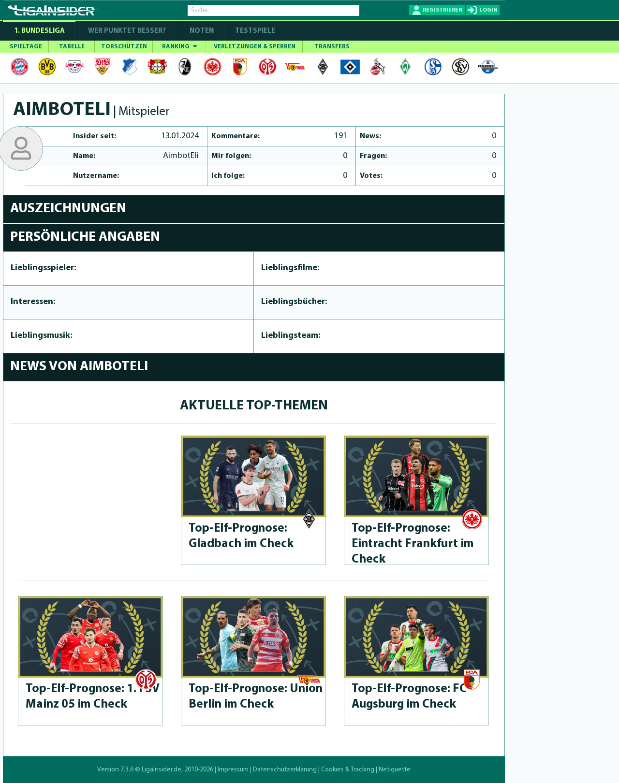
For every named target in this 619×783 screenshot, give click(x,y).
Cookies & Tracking (347, 769)
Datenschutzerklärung (285, 769)
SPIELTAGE (26, 47)
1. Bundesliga (39, 31)
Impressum (233, 769)
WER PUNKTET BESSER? (127, 31)
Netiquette (395, 769)
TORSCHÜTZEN (124, 47)
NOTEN (202, 31)
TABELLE (72, 47)
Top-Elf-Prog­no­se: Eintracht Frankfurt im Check (413, 544)
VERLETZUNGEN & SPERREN (254, 47)
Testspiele (254, 31)
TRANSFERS (332, 47)
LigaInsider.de (161, 769)
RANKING (176, 47)
